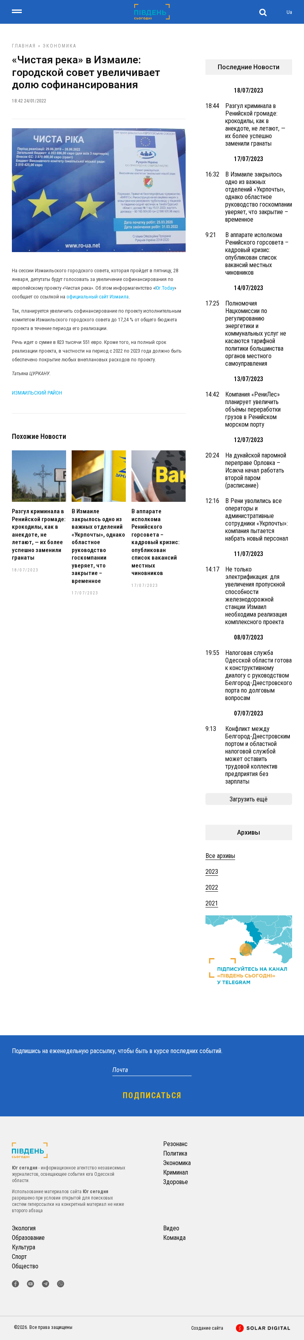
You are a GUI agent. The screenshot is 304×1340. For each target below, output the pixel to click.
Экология (24, 1228)
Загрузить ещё (249, 799)
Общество (25, 1266)
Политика (175, 1153)
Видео (171, 1228)
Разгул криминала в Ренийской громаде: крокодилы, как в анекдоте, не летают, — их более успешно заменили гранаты (39, 534)
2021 (211, 903)
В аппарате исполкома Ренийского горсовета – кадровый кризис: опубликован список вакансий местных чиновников (155, 542)
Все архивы (220, 856)
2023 (211, 871)
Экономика (59, 46)
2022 (211, 887)
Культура (23, 1247)
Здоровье (175, 1182)
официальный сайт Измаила (97, 297)
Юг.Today (164, 288)
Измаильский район (37, 393)
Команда (174, 1237)
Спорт (19, 1256)
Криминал (175, 1172)
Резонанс (175, 1144)
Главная (24, 46)
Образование (28, 1237)
